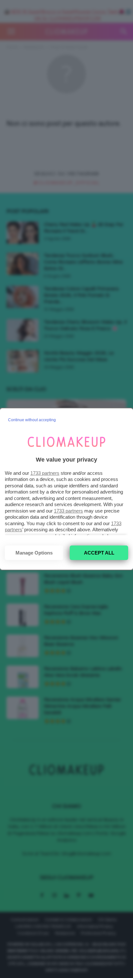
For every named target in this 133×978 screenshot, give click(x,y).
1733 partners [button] (44, 473)
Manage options (34, 552)
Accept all (99, 552)
